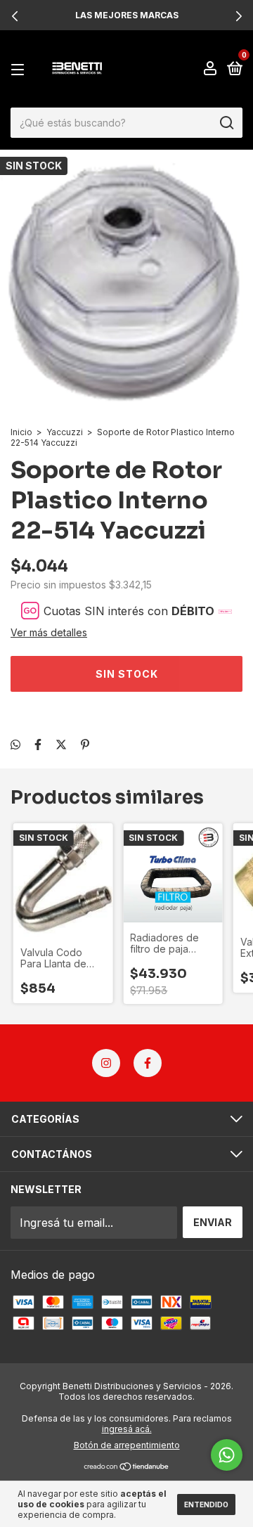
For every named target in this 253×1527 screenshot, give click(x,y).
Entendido (206, 1504)
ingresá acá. (127, 1429)
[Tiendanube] (127, 1467)
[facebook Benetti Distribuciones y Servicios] (148, 1063)
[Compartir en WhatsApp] (15, 744)
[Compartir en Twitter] (61, 744)
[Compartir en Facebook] (37, 744)
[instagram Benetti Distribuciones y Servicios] (106, 1063)
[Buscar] (226, 123)
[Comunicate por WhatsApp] (226, 1455)
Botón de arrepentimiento (127, 1445)
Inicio (21, 432)
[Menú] (20, 69)
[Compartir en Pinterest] (85, 744)
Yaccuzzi (64, 432)
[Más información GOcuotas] (225, 610)
